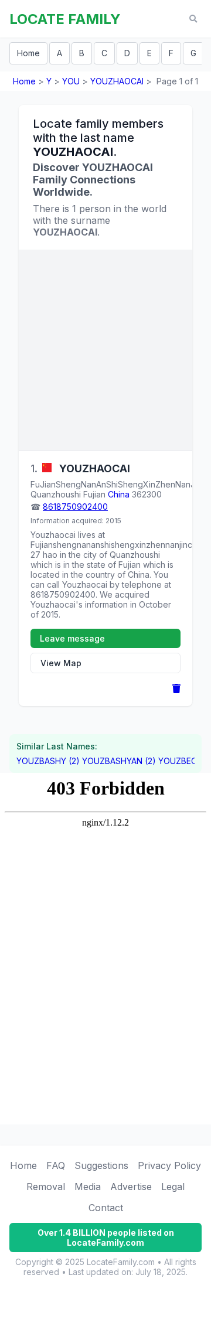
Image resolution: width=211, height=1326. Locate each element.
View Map (60, 663)
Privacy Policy (169, 1165)
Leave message (72, 638)
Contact (106, 1207)
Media (87, 1186)
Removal (45, 1186)
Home (28, 53)
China (119, 494)
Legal (173, 1186)
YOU (71, 81)
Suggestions (101, 1165)
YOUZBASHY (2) (48, 761)
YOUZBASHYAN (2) (119, 761)
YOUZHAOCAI (117, 81)
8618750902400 (75, 507)
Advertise (131, 1186)
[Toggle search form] (193, 19)
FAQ (55, 1165)
